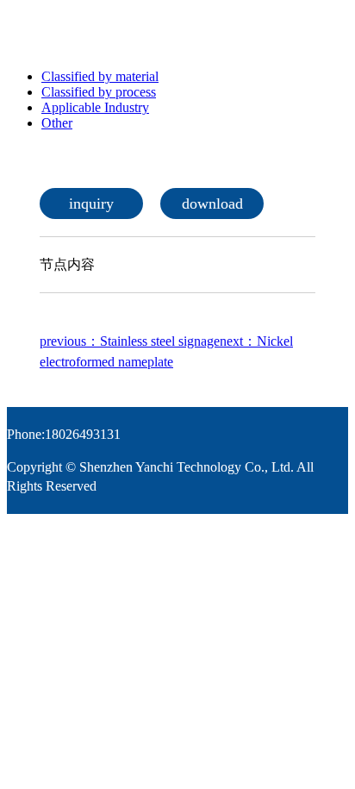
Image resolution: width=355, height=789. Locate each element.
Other (56, 123)
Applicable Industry (95, 107)
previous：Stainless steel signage (130, 341)
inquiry (91, 203)
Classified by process (98, 92)
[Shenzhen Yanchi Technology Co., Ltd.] (153, 31)
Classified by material (100, 76)
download (212, 203)
